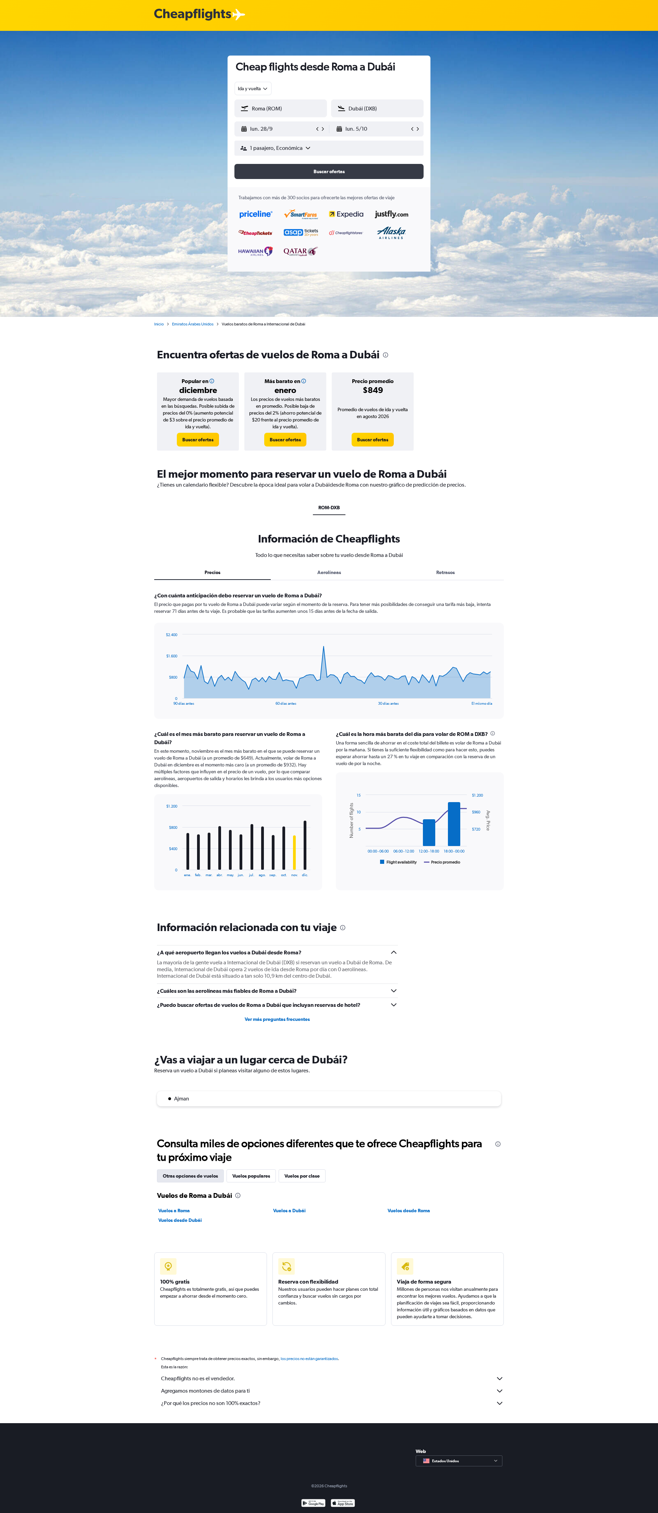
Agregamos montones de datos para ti (205, 1390)
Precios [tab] (212, 572)
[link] (198, 439)
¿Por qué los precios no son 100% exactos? (210, 1403)
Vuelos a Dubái (289, 1210)
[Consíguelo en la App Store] (343, 1504)
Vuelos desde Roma (409, 1210)
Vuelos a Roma (174, 1210)
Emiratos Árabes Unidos (193, 324)
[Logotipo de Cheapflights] (192, 15)
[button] (278, 129)
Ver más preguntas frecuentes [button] (277, 1019)
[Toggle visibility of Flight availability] (398, 862)
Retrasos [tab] (445, 572)
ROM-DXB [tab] (329, 507)
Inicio (159, 324)
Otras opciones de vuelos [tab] (190, 1176)
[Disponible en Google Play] (313, 1504)
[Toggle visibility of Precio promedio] (442, 862)
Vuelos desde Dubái (180, 1220)
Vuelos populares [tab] (251, 1176)
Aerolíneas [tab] (329, 572)
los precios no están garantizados (309, 1358)
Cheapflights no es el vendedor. (198, 1378)
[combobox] (253, 88)
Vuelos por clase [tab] (302, 1176)
